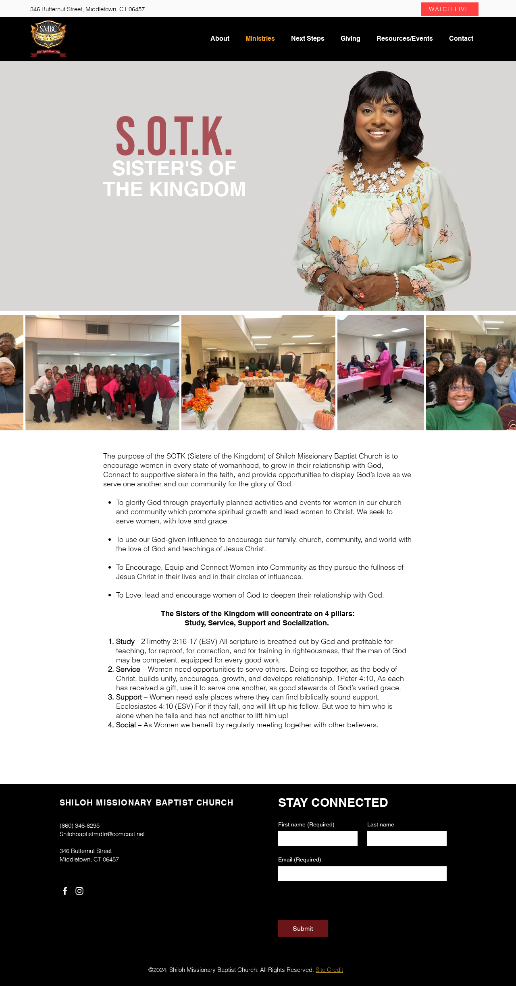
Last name (380, 824)
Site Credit (329, 970)
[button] (450, 9)
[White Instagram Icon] (79, 891)
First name (306, 824)
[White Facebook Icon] (65, 891)
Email (299, 859)
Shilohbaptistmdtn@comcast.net (102, 834)
